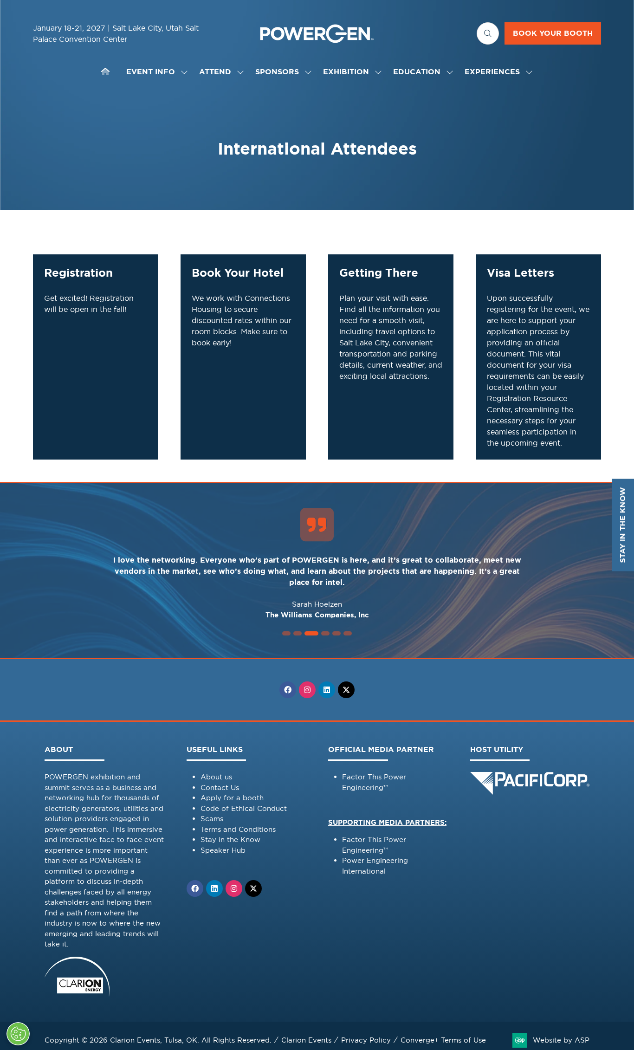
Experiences (492, 72)
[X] (346, 689)
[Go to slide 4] (325, 633)
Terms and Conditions (238, 829)
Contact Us (220, 787)
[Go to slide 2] (297, 633)
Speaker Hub (223, 850)
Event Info (150, 72)
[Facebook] (287, 689)
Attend (215, 72)
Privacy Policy (366, 1040)
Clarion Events (306, 1040)
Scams (212, 818)
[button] (488, 33)
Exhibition (346, 72)
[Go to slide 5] (336, 633)
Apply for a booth (232, 797)
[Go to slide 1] (286, 633)
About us (216, 776)
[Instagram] (307, 689)
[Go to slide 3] (311, 633)
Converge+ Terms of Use (443, 1040)
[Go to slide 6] (347, 633)
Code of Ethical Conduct (244, 808)
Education (416, 72)
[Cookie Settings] (18, 1033)
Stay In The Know (623, 525)
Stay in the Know (230, 839)
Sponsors (277, 72)
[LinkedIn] (326, 689)
